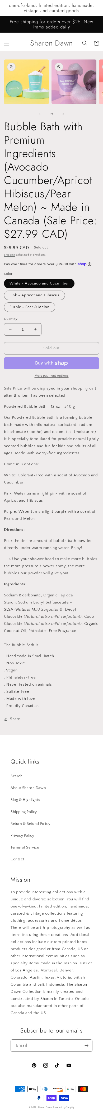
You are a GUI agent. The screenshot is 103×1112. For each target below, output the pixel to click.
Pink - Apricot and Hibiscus (34, 295)
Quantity (10, 319)
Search (17, 776)
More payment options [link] (52, 375)
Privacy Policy (22, 836)
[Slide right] (63, 114)
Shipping (9, 254)
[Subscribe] (86, 1045)
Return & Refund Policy (30, 824)
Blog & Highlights (25, 800)
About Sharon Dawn (28, 788)
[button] (6, 43)
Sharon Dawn (45, 1107)
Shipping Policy (24, 812)
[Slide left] (40, 114)
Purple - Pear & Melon (30, 307)
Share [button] (15, 719)
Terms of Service (25, 847)
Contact (17, 859)
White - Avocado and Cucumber (39, 283)
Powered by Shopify (63, 1107)
